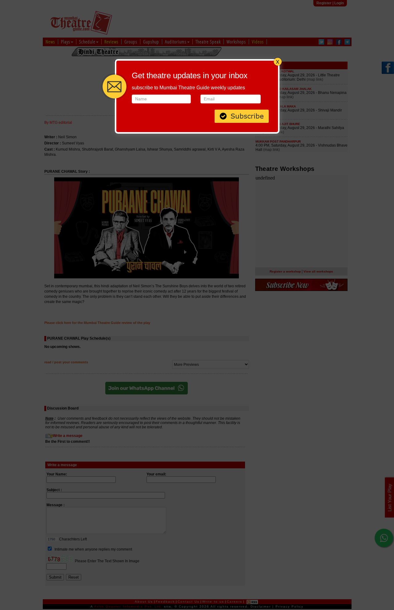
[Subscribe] (242, 115)
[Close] (278, 61)
